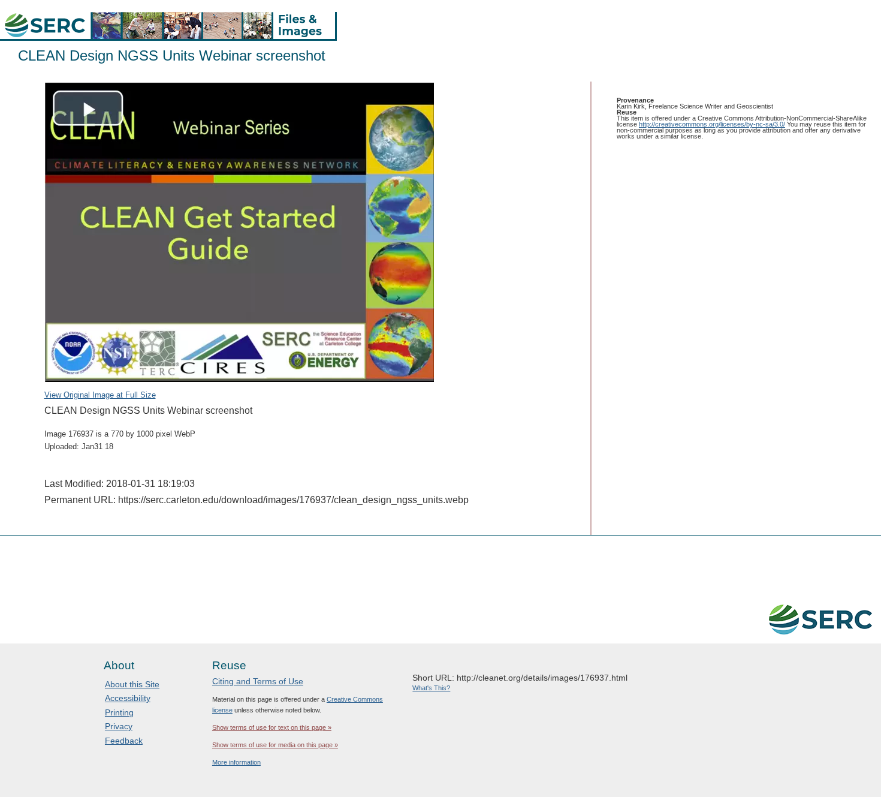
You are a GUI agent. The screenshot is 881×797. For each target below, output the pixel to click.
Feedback (124, 740)
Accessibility (127, 698)
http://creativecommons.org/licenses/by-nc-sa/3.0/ (712, 124)
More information (236, 762)
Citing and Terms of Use (257, 681)
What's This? (431, 687)
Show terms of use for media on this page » (275, 744)
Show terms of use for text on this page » (271, 727)
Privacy (118, 726)
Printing (119, 712)
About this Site (132, 684)
